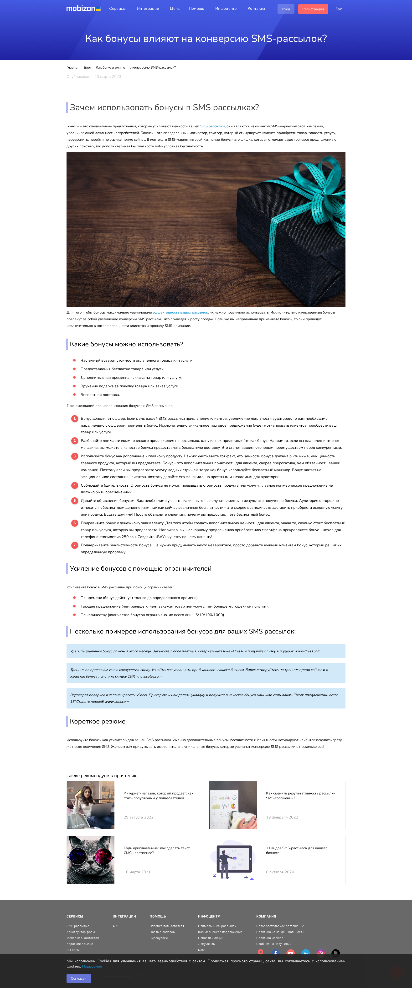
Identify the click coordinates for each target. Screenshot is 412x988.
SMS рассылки (212, 126)
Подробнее (92, 966)
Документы (207, 944)
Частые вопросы (162, 932)
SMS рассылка (78, 926)
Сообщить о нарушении (273, 944)
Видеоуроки (159, 938)
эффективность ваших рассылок (180, 312)
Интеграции (124, 916)
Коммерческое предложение (220, 932)
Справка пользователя (167, 926)
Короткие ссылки (80, 944)
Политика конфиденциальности (280, 932)
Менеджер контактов (83, 938)
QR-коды (73, 950)
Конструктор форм (81, 932)
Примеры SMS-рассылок (217, 926)
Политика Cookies (269, 938)
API (115, 926)
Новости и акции (210, 938)
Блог (201, 950)
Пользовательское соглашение (280, 926)
